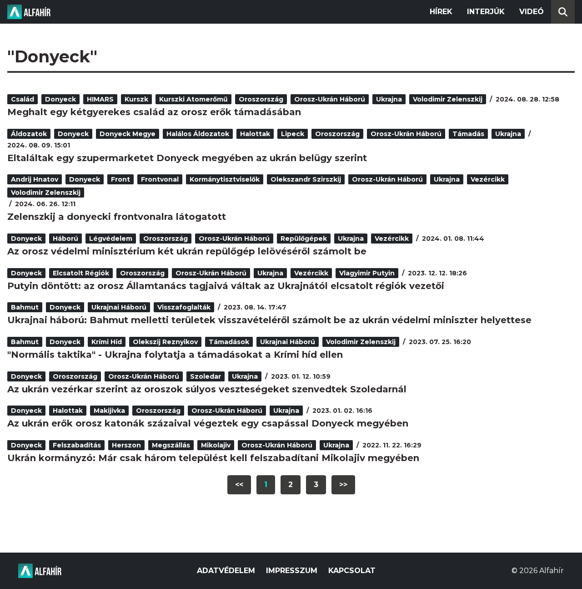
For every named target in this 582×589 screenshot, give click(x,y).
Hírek (441, 11)
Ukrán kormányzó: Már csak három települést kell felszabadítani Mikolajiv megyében (213, 457)
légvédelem (110, 238)
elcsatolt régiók (81, 273)
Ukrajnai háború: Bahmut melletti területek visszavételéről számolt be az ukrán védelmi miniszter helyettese (269, 320)
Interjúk (486, 11)
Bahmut (25, 307)
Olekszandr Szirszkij (306, 179)
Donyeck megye (128, 134)
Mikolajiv (216, 445)
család (22, 99)
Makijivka (109, 410)
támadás (468, 134)
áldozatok (29, 134)
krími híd (106, 342)
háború (65, 238)
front (120, 179)
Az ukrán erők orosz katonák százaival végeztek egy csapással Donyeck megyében (207, 423)
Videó (531, 11)
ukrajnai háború (118, 307)
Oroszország (261, 99)
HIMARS (100, 99)
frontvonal (160, 179)
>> (343, 484)
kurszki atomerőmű (193, 99)
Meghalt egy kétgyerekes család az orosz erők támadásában (154, 112)
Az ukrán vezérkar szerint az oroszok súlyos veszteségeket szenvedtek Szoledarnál (206, 389)
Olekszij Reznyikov (165, 342)
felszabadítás (77, 445)
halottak (255, 134)
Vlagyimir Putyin (367, 273)
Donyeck (60, 99)
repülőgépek (304, 238)
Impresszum (291, 570)
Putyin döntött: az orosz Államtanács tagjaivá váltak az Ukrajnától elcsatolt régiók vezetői (225, 285)
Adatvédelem (226, 570)
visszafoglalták (184, 307)
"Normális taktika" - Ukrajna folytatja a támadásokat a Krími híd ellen (175, 354)
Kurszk (136, 99)
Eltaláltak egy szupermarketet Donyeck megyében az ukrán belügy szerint (187, 157)
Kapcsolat (352, 570)
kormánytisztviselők (225, 179)
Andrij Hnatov (34, 179)
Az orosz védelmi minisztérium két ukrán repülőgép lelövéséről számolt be (186, 251)
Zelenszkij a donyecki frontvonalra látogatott (116, 216)
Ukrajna (389, 99)
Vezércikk (488, 179)
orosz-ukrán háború (329, 99)
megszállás (171, 445)
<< (239, 484)
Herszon (126, 445)
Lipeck (292, 134)
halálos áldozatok (197, 134)
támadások (229, 342)
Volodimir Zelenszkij (447, 99)
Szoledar (205, 376)
